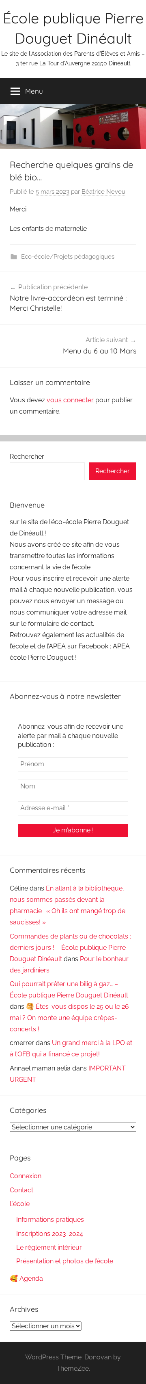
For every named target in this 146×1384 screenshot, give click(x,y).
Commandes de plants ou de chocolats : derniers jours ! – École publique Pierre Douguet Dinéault (70, 947)
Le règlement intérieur (49, 1247)
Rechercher (27, 456)
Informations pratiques (50, 1219)
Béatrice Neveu (103, 191)
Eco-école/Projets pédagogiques (67, 256)
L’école (20, 1204)
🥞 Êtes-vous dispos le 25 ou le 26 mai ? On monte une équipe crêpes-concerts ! (69, 1018)
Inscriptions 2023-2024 (49, 1234)
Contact (21, 1190)
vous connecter (70, 400)
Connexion (25, 1176)
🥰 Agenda (26, 1278)
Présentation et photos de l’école (64, 1261)
